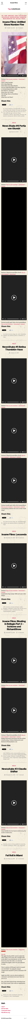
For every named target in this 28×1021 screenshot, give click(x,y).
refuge (19, 113)
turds (11, 757)
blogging (5, 608)
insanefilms (23, 754)
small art (11, 114)
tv (24, 335)
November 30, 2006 (10, 774)
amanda (8, 607)
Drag (16, 15)
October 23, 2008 (11, 28)
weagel (4, 759)
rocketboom (6, 114)
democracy (11, 15)
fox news (18, 110)
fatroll (4, 994)
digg (14, 334)
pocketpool (14, 994)
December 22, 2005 (10, 858)
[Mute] (23, 75)
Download (21, 79)
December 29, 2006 (10, 537)
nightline (5, 335)
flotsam (9, 754)
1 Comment (20, 28)
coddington (10, 608)
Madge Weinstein (7, 18)
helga (15, 754)
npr (8, 335)
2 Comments (21, 632)
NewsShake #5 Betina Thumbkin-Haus (14, 348)
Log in (3, 1006)
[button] (14, 54)
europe (15, 608)
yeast (8, 759)
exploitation (5, 17)
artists (6, 108)
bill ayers (23, 108)
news (4, 113)
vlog (22, 609)
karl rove (20, 111)
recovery (15, 113)
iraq (6, 111)
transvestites (6, 757)
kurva (24, 111)
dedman (23, 753)
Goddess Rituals (14, 17)
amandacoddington (15, 607)
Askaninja (10, 108)
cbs (4, 334)
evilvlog (5, 754)
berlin (12, 753)
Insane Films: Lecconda (14, 534)
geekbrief (17, 844)
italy (18, 608)
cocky (4, 110)
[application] (14, 54)
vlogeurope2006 (7, 611)
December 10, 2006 (10, 632)
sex (14, 18)
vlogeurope (15, 757)
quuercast (20, 994)
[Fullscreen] (25, 75)
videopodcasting (16, 609)
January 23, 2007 (15, 352)
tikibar (23, 756)
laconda (21, 608)
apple (21, 607)
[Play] (3, 75)
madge (8, 756)
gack (12, 754)
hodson (19, 754)
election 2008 (23, 15)
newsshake (23, 334)
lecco (25, 608)
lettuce (4, 756)
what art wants (17, 116)
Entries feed (4, 1008)
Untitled (18, 18)
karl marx (16, 111)
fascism (13, 110)
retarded (5, 845)
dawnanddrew (17, 753)
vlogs (4, 337)
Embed (3, 81)
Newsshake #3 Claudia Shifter (14, 770)
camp (5, 15)
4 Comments (21, 537)
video (10, 609)
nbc (16, 334)
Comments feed (5, 1010)
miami (10, 994)
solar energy (16, 114)
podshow (12, 335)
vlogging (13, 611)
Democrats (8, 110)
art (3, 15)
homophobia (23, 110)
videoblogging (15, 996)
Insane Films (14, 2)
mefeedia (13, 756)
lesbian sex (23, 17)
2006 (4, 607)
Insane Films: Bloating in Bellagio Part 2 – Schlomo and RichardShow (14, 625)
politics (16, 335)
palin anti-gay (9, 113)
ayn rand (15, 108)
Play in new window (12, 79)
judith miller (10, 111)
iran (4, 111)
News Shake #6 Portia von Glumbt (14, 127)
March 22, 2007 (14, 131)
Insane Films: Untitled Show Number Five (14, 23)
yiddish (22, 116)
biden (19, 108)
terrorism (22, 114)
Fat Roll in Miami (14, 855)
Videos (23, 18)
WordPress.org (5, 1012)
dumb (9, 844)
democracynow (8, 334)
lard (7, 994)
